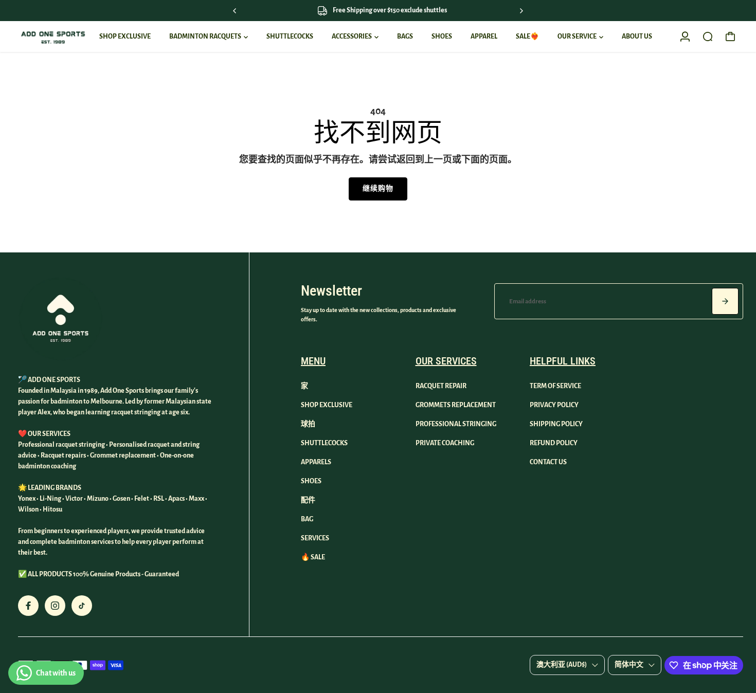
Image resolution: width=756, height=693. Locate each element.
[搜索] (707, 36)
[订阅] (725, 301)
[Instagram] (55, 605)
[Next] (521, 11)
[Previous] (235, 11)
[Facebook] (28, 605)
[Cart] (730, 36)
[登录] (685, 36)
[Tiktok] (81, 605)
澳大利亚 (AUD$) (561, 664)
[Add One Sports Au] (52, 36)
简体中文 (629, 664)
